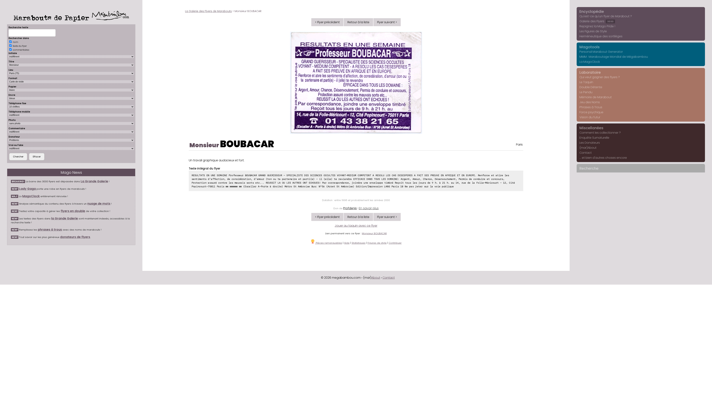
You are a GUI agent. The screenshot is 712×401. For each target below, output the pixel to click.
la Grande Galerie (64, 218)
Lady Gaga (27, 189)
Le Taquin (586, 82)
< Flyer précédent (327, 22)
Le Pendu (585, 92)
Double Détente (590, 87)
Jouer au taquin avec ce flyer (356, 226)
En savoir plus (369, 208)
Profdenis (350, 208)
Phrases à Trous (590, 107)
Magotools (589, 47)
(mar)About (587, 148)
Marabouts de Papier (53, 18)
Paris (519, 144)
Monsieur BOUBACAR (374, 233)
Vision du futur (589, 117)
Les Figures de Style (593, 31)
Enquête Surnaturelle (594, 138)
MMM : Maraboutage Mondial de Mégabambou (613, 57)
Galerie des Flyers (596, 21)
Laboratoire (590, 72)
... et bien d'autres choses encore (603, 158)
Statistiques (358, 243)
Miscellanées (591, 128)
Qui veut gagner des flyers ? (599, 77)
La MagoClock (589, 62)
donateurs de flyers (75, 237)
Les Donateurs (589, 143)
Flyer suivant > (387, 22)
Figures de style (377, 243)
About (375, 278)
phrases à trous (50, 229)
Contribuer (395, 243)
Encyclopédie (591, 11)
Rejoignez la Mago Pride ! (597, 26)
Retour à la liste (358, 22)
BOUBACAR (247, 144)
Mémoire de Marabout (595, 97)
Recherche (589, 168)
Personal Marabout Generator (601, 52)
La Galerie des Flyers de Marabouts (208, 11)
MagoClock (31, 196)
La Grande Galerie (94, 181)
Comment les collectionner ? (600, 133)
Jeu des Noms (589, 102)
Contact (585, 153)
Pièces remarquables (328, 243)
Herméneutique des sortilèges (600, 36)
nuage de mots (98, 203)
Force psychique (591, 112)
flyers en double (73, 211)
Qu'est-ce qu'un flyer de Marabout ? (605, 16)
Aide (347, 243)
